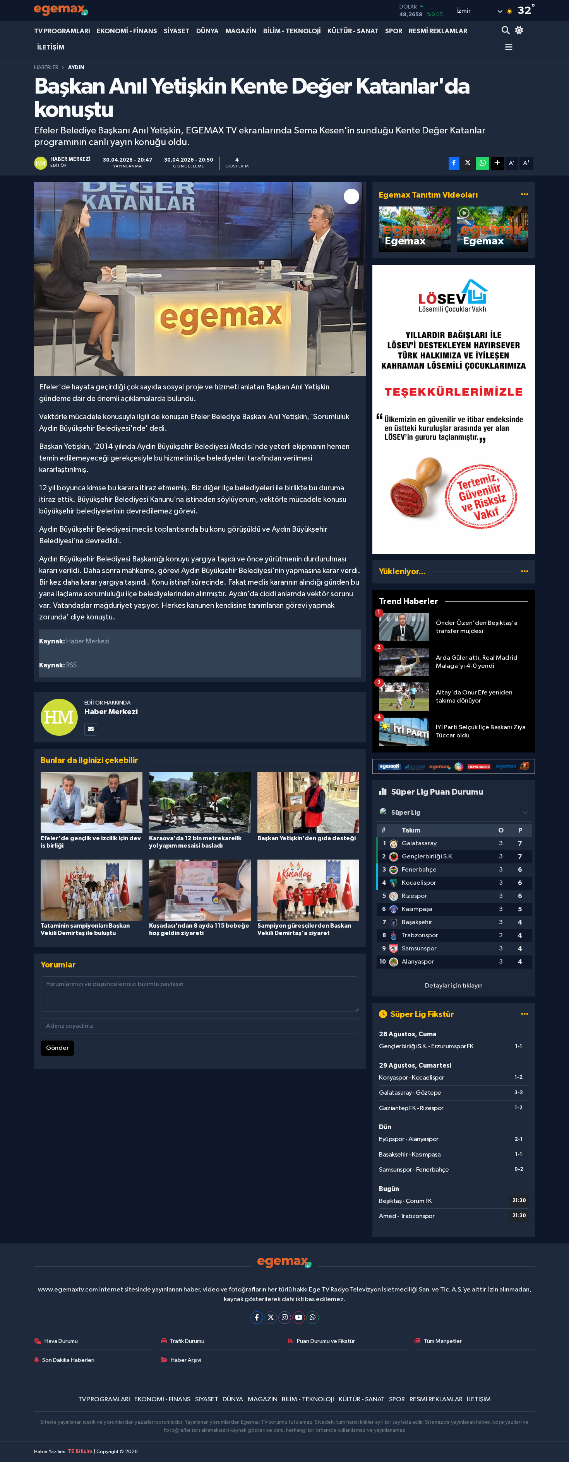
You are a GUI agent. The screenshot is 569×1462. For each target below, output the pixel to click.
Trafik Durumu (187, 1341)
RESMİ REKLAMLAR (438, 31)
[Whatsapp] (312, 1317)
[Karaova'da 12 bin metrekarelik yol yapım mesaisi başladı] (200, 802)
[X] (270, 1317)
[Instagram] (284, 1317)
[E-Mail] (90, 729)
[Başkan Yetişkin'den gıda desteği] (308, 802)
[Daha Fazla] (497, 163)
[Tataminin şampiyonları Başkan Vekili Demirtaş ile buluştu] (91, 890)
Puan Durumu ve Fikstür (326, 1341)
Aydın (76, 67)
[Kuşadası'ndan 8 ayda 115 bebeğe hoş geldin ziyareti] (200, 890)
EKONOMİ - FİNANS (127, 31)
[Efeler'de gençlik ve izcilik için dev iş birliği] (91, 802)
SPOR (393, 31)
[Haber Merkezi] (59, 717)
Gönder (57, 1048)
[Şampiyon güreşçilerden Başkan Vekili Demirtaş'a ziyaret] (308, 890)
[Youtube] (298, 1317)
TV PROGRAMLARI (62, 31)
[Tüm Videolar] (524, 195)
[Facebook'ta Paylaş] (454, 163)
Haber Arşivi (186, 1360)
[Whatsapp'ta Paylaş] (482, 163)
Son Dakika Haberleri (68, 1360)
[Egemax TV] (61, 10)
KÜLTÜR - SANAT (353, 31)
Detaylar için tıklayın (454, 986)
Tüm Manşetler (443, 1341)
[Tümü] (524, 571)
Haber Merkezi (111, 712)
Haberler (46, 67)
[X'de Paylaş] (467, 163)
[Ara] (506, 31)
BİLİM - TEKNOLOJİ (292, 31)
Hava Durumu (61, 1341)
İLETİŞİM (50, 47)
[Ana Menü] (507, 47)
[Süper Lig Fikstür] (524, 1014)
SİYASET (177, 31)
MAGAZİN (241, 31)
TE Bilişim (80, 1451)
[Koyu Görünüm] (517, 31)
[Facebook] (256, 1317)
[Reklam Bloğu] (453, 409)
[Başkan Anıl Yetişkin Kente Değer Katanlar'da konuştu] (200, 279)
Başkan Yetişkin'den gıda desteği (306, 838)
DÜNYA (207, 31)
